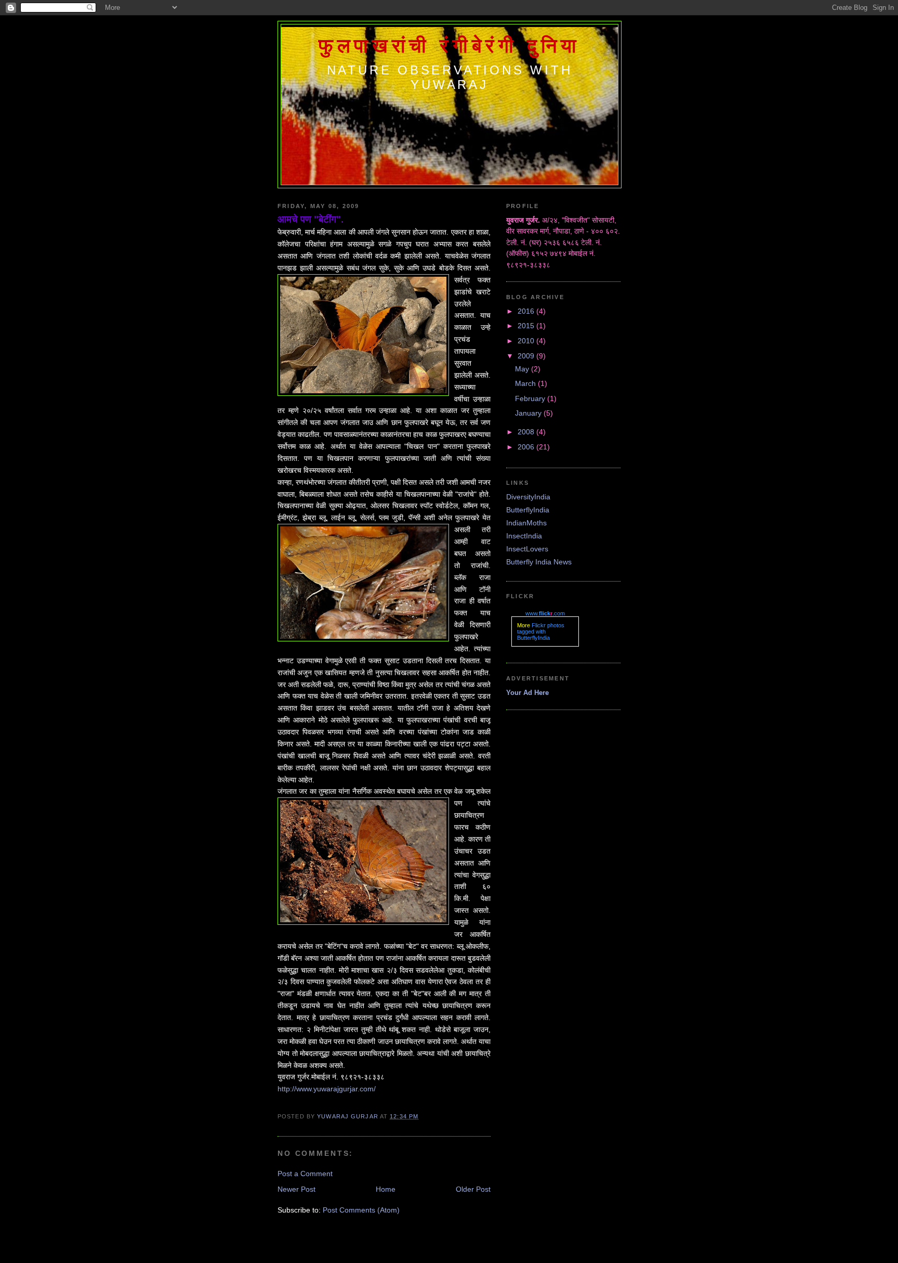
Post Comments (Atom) (361, 1210)
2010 (527, 341)
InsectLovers (527, 549)
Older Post (473, 1189)
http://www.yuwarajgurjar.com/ (327, 1089)
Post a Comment (305, 1173)
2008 (527, 432)
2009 (527, 356)
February (531, 398)
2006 (527, 447)
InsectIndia (524, 536)
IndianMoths (526, 523)
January (529, 413)
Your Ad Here (527, 693)
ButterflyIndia (527, 510)
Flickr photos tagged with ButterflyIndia (540, 631)
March (526, 383)
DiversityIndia (528, 497)
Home (385, 1189)
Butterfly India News (539, 562)
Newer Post (296, 1189)
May (523, 369)
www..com (545, 613)
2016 (527, 311)
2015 (527, 325)
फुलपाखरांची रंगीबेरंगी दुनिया (449, 46)
